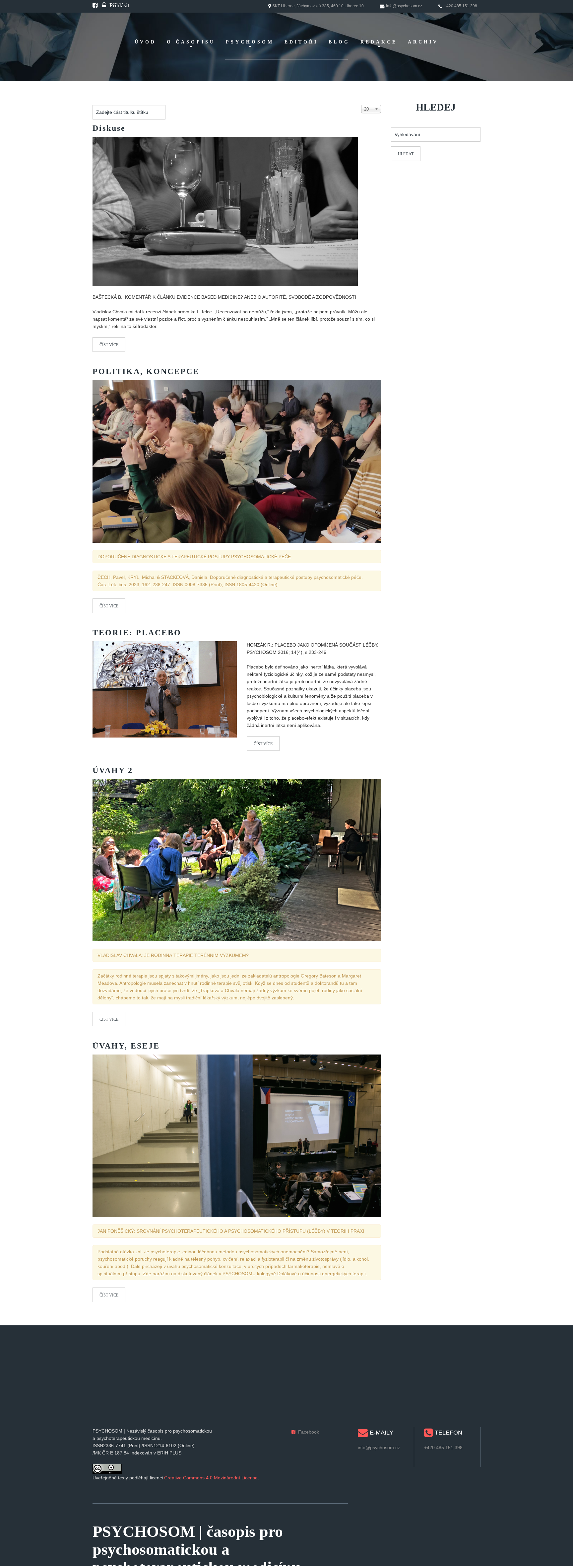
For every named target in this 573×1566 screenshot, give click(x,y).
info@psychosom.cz (379, 1447)
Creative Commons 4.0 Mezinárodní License (211, 1477)
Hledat (406, 154)
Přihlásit (119, 5)
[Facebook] (95, 5)
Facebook (308, 1432)
